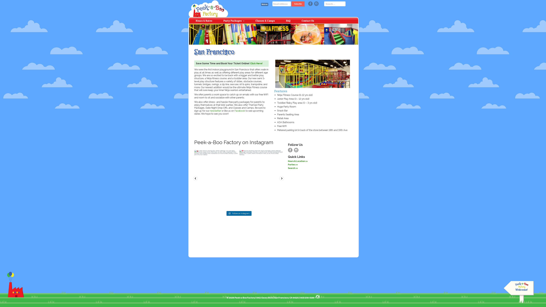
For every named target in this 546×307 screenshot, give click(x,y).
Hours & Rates (204, 20)
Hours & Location (296, 161)
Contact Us (308, 20)
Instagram (316, 3)
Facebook (310, 3)
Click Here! (256, 63)
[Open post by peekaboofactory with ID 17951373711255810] (261, 179)
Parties (291, 164)
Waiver (264, 4)
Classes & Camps (265, 20)
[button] (195, 178)
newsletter (215, 110)
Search (291, 168)
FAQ (288, 20)
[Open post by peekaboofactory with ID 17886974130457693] (216, 179)
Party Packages (232, 20)
